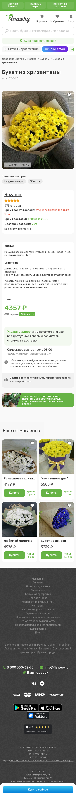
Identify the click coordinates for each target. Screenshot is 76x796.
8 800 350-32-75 (20, 667)
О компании (38, 590)
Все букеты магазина (17, 229)
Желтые (35, 181)
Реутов (41, 644)
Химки (33, 648)
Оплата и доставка (38, 586)
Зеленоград (12, 644)
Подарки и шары (35, 5)
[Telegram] (42, 683)
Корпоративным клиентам (38, 601)
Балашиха (45, 648)
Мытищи (23, 648)
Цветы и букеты (13, 5)
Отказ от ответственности (38, 621)
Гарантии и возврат (38, 613)
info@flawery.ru (41, 774)
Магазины (38, 578)
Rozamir (13, 194)
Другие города (46, 652)
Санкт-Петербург (59, 644)
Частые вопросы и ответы (38, 609)
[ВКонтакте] (34, 683)
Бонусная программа (38, 594)
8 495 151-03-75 (43, 778)
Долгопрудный (62, 648)
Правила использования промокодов (38, 625)
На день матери (13, 181)
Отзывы (38, 582)
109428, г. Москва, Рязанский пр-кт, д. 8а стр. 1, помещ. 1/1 (42, 760)
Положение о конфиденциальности (38, 617)
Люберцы (10, 648)
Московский (28, 644)
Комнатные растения (60, 5)
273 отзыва (12, 205)
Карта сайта (38, 628)
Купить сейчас (38, 789)
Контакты (38, 605)
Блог (38, 632)
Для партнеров (38, 598)
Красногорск (28, 652)
